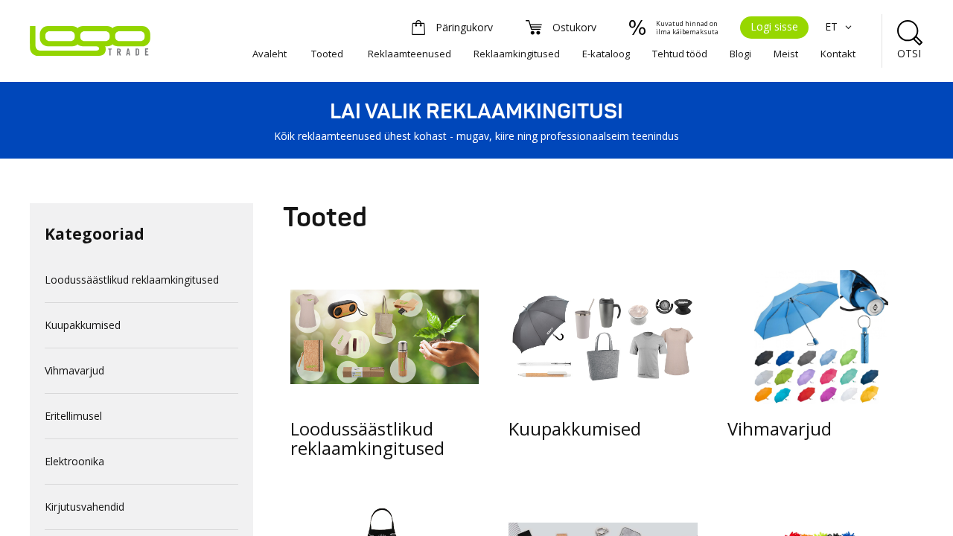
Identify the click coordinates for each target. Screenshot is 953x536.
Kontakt (837, 53)
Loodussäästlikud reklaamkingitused (132, 279)
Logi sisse (774, 26)
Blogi (740, 53)
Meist (786, 53)
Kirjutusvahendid (84, 507)
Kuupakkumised (83, 325)
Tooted (327, 53)
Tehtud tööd (679, 53)
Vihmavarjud (74, 370)
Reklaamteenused (409, 53)
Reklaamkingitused (517, 53)
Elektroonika (74, 461)
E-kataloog (606, 53)
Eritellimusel (73, 416)
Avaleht (269, 53)
